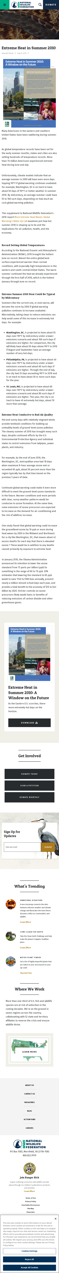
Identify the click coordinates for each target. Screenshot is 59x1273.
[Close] (55, 1219)
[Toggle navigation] (4, 4)
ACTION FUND (29, 1119)
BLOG (29, 1111)
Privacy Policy (30, 1201)
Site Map (30, 1209)
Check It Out (26, 973)
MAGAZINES (29, 1102)
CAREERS (29, 1128)
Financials (30, 1212)
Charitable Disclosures (30, 1205)
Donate (51, 4)
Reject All (29, 1259)
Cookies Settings (29, 1251)
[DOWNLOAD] (29, 720)
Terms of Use (30, 1198)
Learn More (25, 922)
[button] (48, 847)
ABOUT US (29, 1085)
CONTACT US (29, 1094)
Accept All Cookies (29, 1267)
